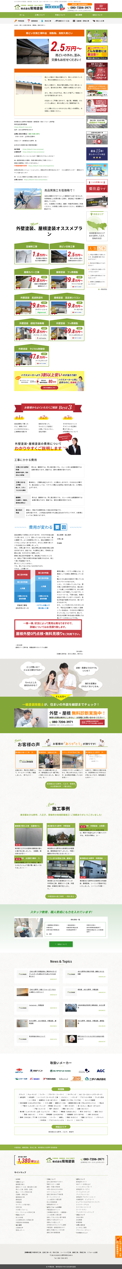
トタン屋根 (48, 1103)
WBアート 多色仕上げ (83, 1184)
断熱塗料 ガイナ (81, 1182)
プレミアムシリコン (82, 1194)
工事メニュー (20, 1182)
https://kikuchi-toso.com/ (23, 127)
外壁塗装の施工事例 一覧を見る (61, 896)
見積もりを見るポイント (55, 1220)
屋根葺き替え (20, 1184)
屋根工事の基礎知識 (53, 1232)
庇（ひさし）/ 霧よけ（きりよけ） (89, 1106)
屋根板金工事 (20, 1197)
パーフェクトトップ (82, 1192)
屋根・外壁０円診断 (53, 1187)
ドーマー (53, 1117)
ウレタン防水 (99, 1097)
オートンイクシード (53, 1197)
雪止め (102, 1103)
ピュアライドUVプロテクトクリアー (88, 1202)
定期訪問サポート (53, 1204)
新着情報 (79, 1222)
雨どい (55, 1112)
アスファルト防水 (86, 1097)
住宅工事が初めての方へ (55, 1182)
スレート (70, 1120)
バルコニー (65, 1097)
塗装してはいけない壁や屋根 (56, 1217)
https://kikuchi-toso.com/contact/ (35, 180)
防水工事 (48, 21)
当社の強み (43, 431)
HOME (18, 1179)
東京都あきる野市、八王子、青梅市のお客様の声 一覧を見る (61, 785)
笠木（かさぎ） (70, 1106)
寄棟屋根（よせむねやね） (55, 1114)
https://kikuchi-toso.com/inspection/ (41, 166)
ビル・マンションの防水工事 (25, 1212)
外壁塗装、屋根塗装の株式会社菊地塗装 (62, 1267)
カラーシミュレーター (54, 1192)
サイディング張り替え (23, 1205)
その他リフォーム (22, 1210)
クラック (22, 1094)
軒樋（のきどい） (73, 1117)
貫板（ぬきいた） (30, 1114)
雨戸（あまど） (54, 1109)
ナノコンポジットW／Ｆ (84, 1187)
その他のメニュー (82, 1233)
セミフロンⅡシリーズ (83, 1207)
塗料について (80, 1179)
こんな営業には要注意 (54, 1215)
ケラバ (41, 1114)
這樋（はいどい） (83, 1109)
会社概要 (79, 1220)
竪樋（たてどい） (87, 1117)
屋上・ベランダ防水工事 (24, 1192)
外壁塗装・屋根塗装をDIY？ (56, 1227)
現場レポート (20, 1230)
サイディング (72, 1094)
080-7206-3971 (80, 7)
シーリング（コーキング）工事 (47, 1097)
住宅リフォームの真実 (54, 1207)
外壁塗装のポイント (53, 1210)
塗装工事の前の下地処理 (55, 1194)
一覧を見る (103, 289)
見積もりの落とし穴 (53, 1222)
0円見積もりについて (70, 431)
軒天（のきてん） (86, 1112)
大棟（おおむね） (94, 1114)
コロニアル (79, 1120)
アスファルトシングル (56, 1120)
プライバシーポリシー (83, 1230)
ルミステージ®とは (82, 1204)
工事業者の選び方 (20, 431)
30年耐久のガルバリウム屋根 (56, 1225)
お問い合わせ (80, 1225)
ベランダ (74, 1097)
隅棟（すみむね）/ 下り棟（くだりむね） (33, 1117)
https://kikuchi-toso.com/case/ (33, 149)
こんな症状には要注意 (54, 1199)
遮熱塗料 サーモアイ (83, 1189)
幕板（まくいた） (68, 1109)
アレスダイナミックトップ (85, 1212)
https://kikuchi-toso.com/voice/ (33, 152)
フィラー (42, 1094)
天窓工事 (19, 1207)
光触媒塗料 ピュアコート (85, 1199)
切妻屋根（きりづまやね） (76, 1114)
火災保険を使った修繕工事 (24, 1220)
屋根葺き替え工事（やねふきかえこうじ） (82, 1103)
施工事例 (19, 1225)
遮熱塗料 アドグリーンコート (86, 1197)
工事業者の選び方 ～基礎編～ (57, 1212)
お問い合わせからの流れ (55, 1189)
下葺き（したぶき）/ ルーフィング (34, 1106)
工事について (51, 1179)
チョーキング (32, 1094)
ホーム (22, 15)
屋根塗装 (34, 21)
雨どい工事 (100, 21)
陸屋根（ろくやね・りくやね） (71, 1100)
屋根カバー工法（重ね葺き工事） (27, 1187)
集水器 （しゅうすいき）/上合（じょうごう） (35, 1112)
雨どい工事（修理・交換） (24, 1189)
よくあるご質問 (81, 1227)
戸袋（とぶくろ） (40, 1109)
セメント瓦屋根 (90, 1100)
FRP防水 (43, 1120)
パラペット (100, 1117)
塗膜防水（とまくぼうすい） (48, 1100)
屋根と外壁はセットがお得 (55, 1230)
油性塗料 (23, 1097)
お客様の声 (19, 1228)
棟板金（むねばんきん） (69, 1112)
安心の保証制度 (52, 1202)
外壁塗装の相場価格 (22, 1222)
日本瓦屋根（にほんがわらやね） (31, 1103)
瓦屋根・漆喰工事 (83, 21)
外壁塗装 (21, 21)
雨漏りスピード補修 (53, 1184)
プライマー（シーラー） (56, 1094)
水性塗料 (32, 1097)
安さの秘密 (19, 1217)
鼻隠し (61, 1117)
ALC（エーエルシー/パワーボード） (91, 1094)
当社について (62, 944)
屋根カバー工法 (63, 21)
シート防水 (32, 1100)
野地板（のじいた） (55, 1106)
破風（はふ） (99, 1112)
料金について (20, 1215)
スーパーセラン (81, 1210)
